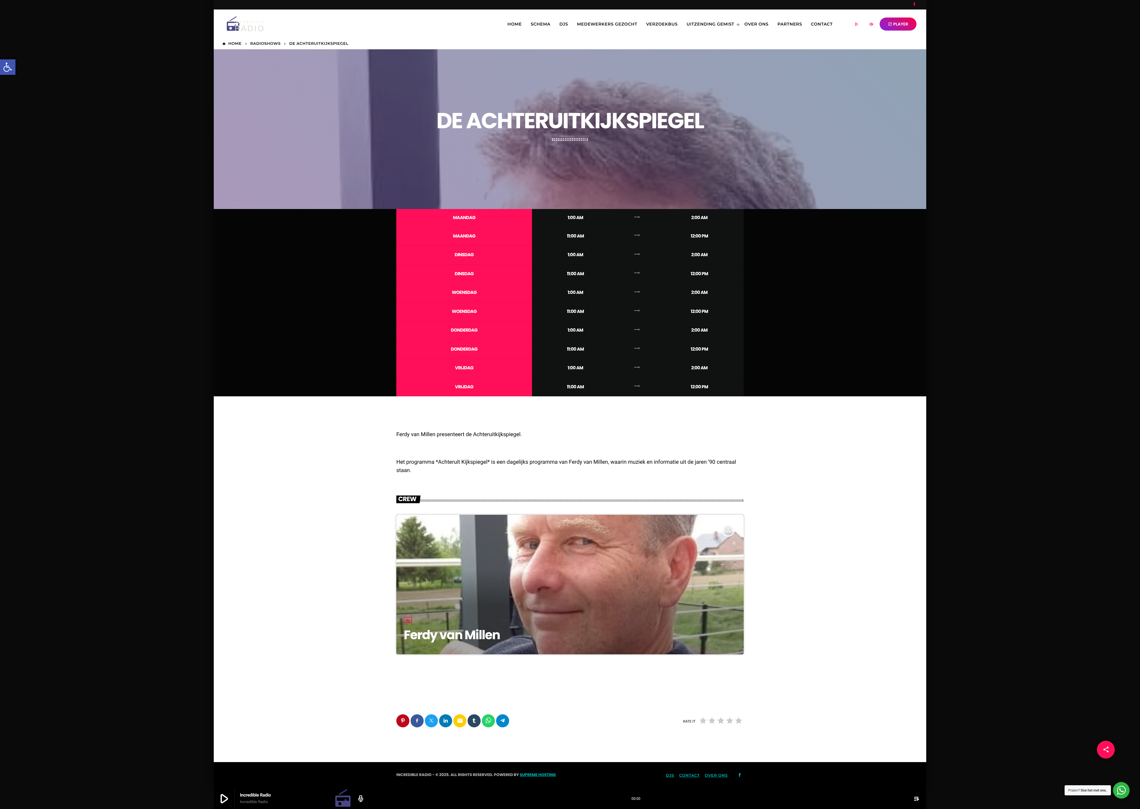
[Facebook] (914, 5)
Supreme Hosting (538, 775)
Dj (408, 620)
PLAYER (898, 24)
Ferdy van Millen (452, 635)
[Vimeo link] (241, 24)
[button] (7, 67)
